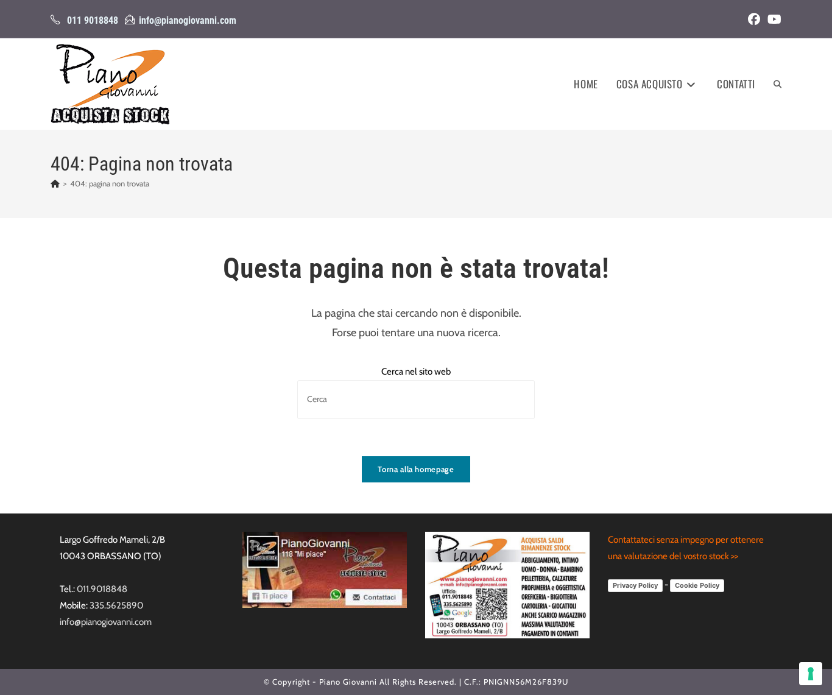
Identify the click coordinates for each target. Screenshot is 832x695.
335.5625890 (116, 605)
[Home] (55, 183)
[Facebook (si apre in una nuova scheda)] (754, 19)
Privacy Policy (635, 585)
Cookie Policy (697, 585)
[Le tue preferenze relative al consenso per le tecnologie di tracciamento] (810, 673)
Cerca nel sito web (416, 371)
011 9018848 (92, 20)
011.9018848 (102, 589)
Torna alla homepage (416, 469)
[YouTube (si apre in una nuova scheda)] (772, 19)
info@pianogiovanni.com (187, 20)
